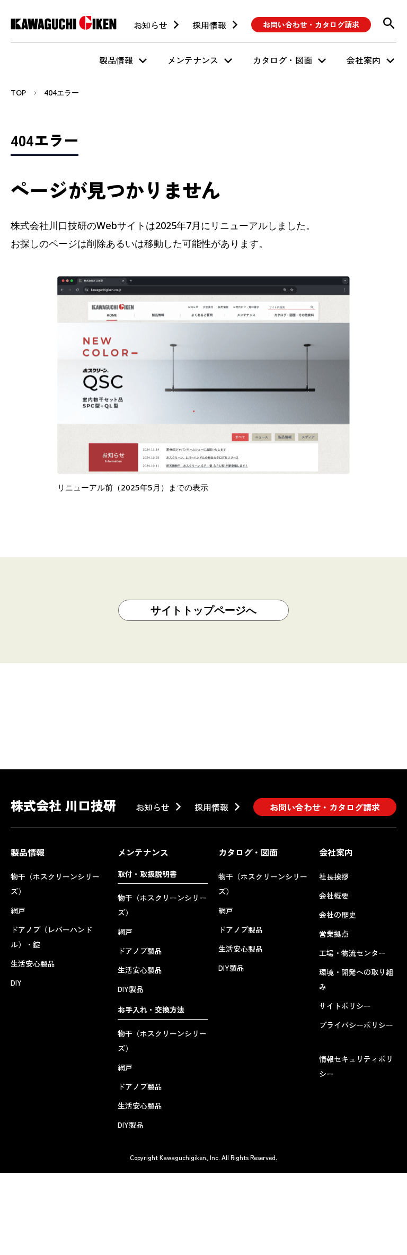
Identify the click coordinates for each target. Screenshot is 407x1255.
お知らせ (150, 25)
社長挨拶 (334, 876)
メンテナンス (192, 60)
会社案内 (364, 60)
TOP (18, 92)
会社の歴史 (337, 914)
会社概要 (334, 895)
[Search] (389, 23)
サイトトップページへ (203, 610)
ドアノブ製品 (140, 950)
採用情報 (209, 25)
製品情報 (116, 60)
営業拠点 (334, 933)
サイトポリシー (345, 1006)
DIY (16, 982)
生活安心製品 (33, 963)
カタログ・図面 (282, 60)
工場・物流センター (352, 952)
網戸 (18, 910)
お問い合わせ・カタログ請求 (311, 24)
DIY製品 (131, 989)
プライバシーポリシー (356, 1025)
